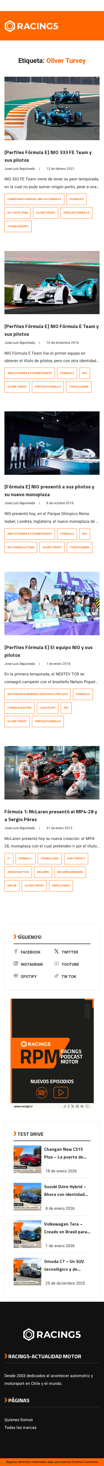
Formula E (76, 199)
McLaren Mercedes (70, 872)
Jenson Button (18, 872)
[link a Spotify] (91, 5)
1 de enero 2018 (58, 663)
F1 (8, 858)
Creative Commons (85, 1462)
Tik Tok (69, 977)
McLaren (43, 872)
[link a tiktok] (97, 5)
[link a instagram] (80, 5)
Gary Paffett (76, 858)
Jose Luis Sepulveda (19, 168)
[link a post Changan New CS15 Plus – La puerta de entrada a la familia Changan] (27, 1172)
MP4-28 (11, 886)
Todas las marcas (20, 1428)
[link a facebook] (69, 5)
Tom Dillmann (78, 387)
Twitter (70, 952)
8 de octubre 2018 (59, 503)
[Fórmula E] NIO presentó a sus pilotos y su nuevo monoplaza (49, 490)
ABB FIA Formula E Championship (29, 373)
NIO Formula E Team (20, 547)
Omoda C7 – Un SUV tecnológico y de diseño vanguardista (64, 1265)
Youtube (70, 964)
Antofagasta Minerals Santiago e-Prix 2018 (37, 694)
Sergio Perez (61, 886)
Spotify (29, 977)
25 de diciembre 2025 (65, 1283)
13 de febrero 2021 (60, 168)
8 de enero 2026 (60, 1208)
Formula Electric (19, 708)
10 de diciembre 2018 (62, 342)
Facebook (30, 952)
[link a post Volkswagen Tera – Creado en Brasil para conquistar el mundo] (27, 1247)
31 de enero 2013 (59, 828)
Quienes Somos (18, 1420)
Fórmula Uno (50, 858)
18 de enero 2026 (61, 1171)
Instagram (32, 964)
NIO (84, 373)
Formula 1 (25, 858)
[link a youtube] (85, 5)
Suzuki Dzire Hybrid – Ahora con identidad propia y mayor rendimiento (65, 1190)
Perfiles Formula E (76, 213)
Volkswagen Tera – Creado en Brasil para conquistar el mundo (65, 1228)
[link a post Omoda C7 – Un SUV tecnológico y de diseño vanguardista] (27, 1284)
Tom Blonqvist (18, 226)
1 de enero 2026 (60, 1246)
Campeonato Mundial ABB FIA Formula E (34, 199)
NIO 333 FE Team (17, 213)
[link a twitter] (74, 5)
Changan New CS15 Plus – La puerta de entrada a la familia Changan (64, 1153)
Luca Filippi (47, 708)
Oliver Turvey (45, 213)
